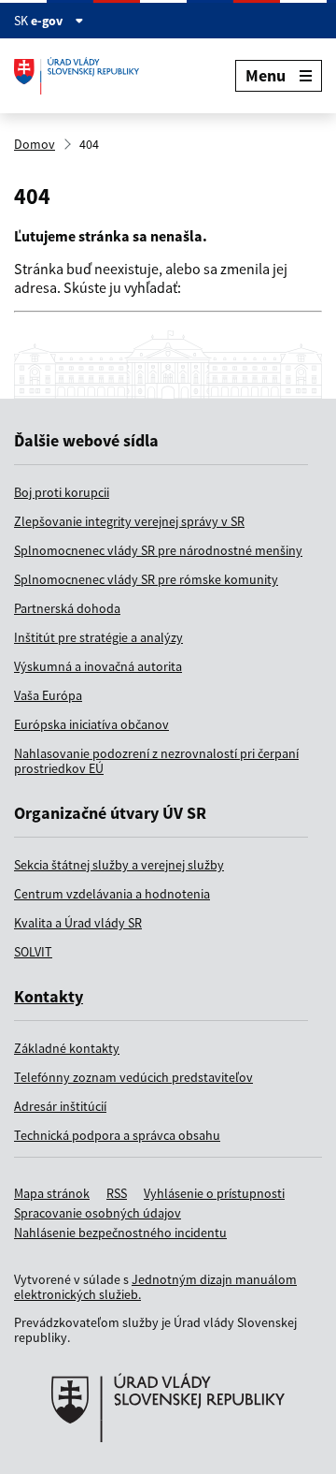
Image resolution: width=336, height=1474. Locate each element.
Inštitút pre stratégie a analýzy (98, 637)
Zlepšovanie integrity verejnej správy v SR (129, 521)
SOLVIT (33, 951)
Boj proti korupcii (61, 492)
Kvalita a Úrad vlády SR (78, 922)
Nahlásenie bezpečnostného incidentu (120, 1232)
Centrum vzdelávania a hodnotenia (112, 893)
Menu (265, 75)
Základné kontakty (66, 1048)
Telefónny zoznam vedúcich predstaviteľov (133, 1077)
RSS (116, 1193)
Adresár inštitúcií (60, 1106)
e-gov (48, 20)
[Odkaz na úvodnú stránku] (83, 76)
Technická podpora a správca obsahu (117, 1135)
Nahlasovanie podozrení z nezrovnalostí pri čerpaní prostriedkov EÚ (156, 761)
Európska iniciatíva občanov (91, 724)
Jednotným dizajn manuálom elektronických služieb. (155, 1287)
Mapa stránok (52, 1193)
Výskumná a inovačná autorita (98, 666)
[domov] (168, 1465)
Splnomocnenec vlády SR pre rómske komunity (146, 579)
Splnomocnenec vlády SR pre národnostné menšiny (158, 550)
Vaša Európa (48, 695)
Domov (34, 144)
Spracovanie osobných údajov (97, 1212)
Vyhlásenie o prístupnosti (214, 1193)
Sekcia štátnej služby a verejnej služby (119, 864)
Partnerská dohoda (67, 608)
